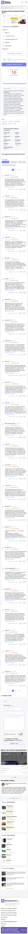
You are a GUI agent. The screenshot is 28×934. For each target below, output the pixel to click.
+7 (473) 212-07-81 (10, 36)
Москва (7, 830)
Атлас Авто (9, 839)
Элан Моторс (9, 805)
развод (9, 123)
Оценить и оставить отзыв (14, 64)
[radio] (12, 705)
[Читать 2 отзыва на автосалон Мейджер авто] (4, 829)
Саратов (8, 857)
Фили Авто (9, 844)
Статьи (3, 926)
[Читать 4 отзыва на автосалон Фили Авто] (4, 846)
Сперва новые (13, 162)
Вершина (8, 860)
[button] (22, 2)
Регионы (3, 919)
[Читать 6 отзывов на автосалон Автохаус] (4, 856)
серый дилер (17, 121)
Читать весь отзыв (9, 186)
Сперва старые (21, 162)
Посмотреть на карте (14, 53)
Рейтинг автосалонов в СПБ (8, 910)
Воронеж (7, 42)
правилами (9, 738)
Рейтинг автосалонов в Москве (9, 908)
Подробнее (17, 931)
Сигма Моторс (10, 821)
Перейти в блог (10, 888)
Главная (2, 6)
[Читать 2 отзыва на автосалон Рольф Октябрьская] (4, 818)
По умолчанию (5, 162)
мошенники (4, 123)
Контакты (3, 923)
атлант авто (4, 121)
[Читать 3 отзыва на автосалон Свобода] (4, 851)
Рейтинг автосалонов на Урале (9, 912)
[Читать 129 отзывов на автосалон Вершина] (4, 862)
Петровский (9, 811)
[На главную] (6, 1)
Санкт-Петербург (9, 808)
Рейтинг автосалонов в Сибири (9, 915)
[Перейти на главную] (9, 899)
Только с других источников (8, 165)
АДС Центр (8, 784)
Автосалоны (8, 45)
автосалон (11, 121)
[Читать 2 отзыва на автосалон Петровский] (4, 813)
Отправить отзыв (14, 743)
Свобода (8, 849)
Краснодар (8, 863)
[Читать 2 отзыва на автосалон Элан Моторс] (4, 807)
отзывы (14, 123)
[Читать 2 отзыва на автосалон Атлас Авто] (4, 840)
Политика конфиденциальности (9, 921)
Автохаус (8, 854)
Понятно (23, 930)
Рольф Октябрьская (11, 816)
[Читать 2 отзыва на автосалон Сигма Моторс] (4, 823)
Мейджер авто (10, 827)
